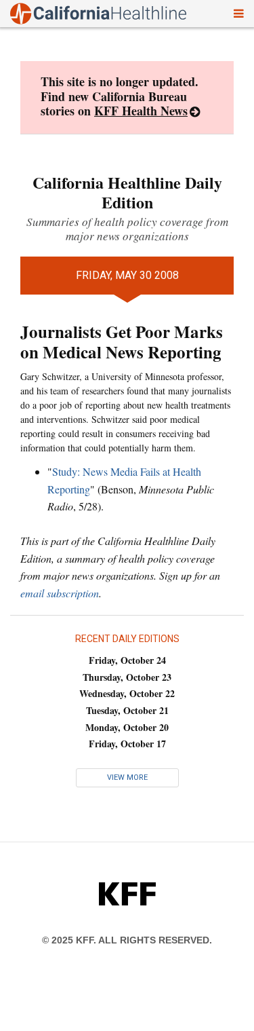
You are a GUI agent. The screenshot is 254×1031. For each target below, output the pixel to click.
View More (127, 777)
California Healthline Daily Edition (127, 192)
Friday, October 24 (127, 660)
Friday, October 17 (127, 743)
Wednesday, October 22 (127, 693)
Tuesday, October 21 (127, 710)
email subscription (59, 593)
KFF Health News (141, 110)
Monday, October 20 (127, 727)
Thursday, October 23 (127, 677)
